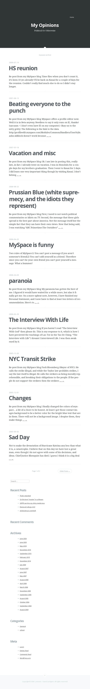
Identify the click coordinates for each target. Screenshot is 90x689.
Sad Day (19, 437)
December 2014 (25, 561)
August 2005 (24, 598)
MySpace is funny (31, 245)
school (22, 630)
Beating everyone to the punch (39, 107)
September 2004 (25, 606)
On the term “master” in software (31, 499)
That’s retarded (25, 496)
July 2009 (23, 565)
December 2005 (25, 591)
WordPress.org (25, 658)
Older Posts (65, 471)
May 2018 (23, 546)
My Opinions (45, 25)
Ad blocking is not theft (28, 511)
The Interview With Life (38, 319)
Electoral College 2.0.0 (27, 507)
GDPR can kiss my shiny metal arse (32, 503)
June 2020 (23, 542)
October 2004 (24, 602)
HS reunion (23, 68)
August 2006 (24, 580)
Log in (22, 647)
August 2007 (24, 568)
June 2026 (23, 539)
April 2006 (23, 583)
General (23, 626)
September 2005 (25, 595)
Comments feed (25, 654)
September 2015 (25, 554)
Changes (20, 398)
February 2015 (25, 557)
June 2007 (23, 572)
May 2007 (23, 576)
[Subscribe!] (45, 675)
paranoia (20, 280)
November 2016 (25, 550)
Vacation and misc (32, 153)
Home (72, 17)
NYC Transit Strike (32, 359)
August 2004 (24, 610)
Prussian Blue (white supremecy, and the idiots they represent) (44, 198)
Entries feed (24, 651)
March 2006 (24, 587)
